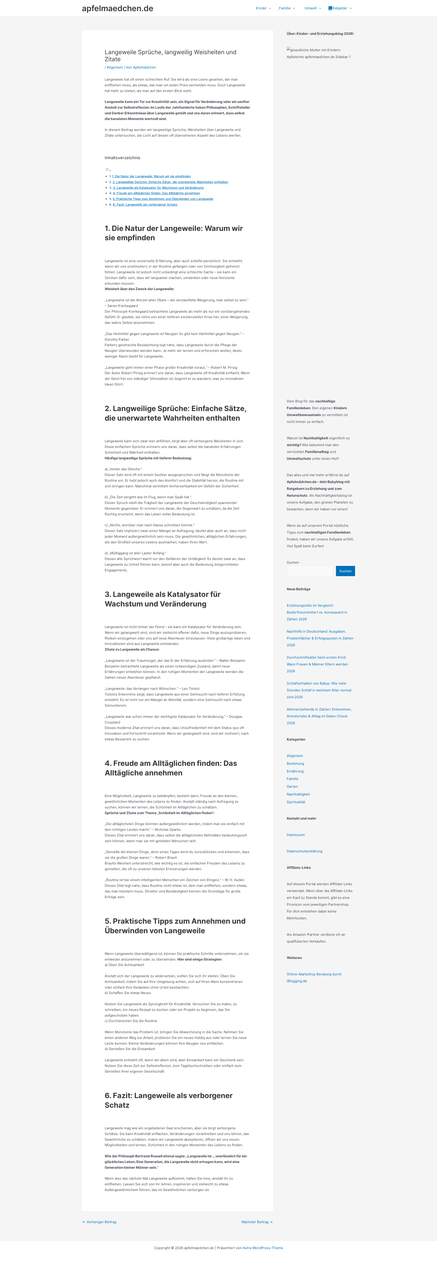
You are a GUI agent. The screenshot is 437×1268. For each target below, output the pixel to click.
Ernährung (295, 771)
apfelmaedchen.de (117, 8)
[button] (269, 8)
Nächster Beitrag (257, 1222)
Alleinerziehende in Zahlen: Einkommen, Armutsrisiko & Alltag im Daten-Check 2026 (319, 716)
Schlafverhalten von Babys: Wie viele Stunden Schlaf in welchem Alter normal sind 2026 (319, 690)
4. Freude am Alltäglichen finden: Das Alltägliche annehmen (156, 193)
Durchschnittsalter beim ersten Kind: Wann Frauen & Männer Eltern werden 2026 (317, 664)
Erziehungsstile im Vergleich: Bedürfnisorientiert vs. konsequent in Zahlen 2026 (317, 612)
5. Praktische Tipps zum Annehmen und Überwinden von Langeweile (163, 199)
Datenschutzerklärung (305, 851)
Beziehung (295, 763)
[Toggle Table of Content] (108, 170)
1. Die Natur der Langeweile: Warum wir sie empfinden (151, 176)
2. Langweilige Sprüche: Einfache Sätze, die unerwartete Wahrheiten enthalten (170, 182)
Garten (292, 786)
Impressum (296, 835)
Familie (292, 779)
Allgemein (115, 67)
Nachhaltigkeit (298, 794)
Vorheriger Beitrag (99, 1222)
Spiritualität (296, 802)
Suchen (293, 562)
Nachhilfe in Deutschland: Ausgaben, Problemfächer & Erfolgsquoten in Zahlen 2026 (320, 638)
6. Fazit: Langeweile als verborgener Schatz (145, 204)
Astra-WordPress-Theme (263, 1248)
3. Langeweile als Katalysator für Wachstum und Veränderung (158, 187)
